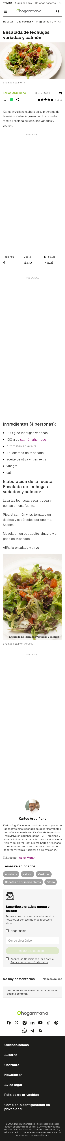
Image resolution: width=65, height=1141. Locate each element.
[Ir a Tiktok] (48, 1023)
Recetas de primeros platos (23, 882)
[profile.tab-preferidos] (5, 99)
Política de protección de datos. (29, 962)
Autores (10, 1055)
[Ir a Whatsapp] (24, 1030)
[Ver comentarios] (60, 93)
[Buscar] (57, 11)
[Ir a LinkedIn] (32, 1023)
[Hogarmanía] (31, 11)
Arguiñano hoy (23, 3)
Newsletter (13, 1075)
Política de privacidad (21, 1095)
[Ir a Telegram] (32, 1030)
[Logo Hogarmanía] (32, 1013)
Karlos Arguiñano (14, 93)
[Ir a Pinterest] (56, 1023)
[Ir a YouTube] (40, 1023)
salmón (27, 874)
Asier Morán (27, 858)
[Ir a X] (16, 1023)
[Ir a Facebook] (8, 1023)
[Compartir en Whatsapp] (11, 99)
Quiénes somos (16, 1045)
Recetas (8, 21)
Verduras (43, 874)
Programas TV (44, 21)
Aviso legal (13, 1085)
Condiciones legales (36, 959)
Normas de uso (52, 979)
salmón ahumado (33, 439)
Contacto (11, 1065)
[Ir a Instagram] (24, 1023)
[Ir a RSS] (40, 1030)
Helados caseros (45, 3)
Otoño (51, 882)
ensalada (11, 874)
